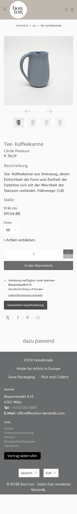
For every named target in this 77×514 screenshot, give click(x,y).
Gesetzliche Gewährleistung (25, 305)
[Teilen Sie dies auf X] (8, 317)
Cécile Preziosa (16, 151)
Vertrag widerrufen (22, 456)
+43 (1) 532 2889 (24, 407)
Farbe (7, 222)
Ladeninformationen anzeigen (25, 295)
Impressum (11, 446)
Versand (9, 437)
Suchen (9, 428)
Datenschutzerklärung (18, 433)
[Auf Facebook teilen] (18, 317)
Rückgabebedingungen (19, 441)
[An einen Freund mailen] (38, 317)
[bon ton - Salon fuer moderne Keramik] (36, 10)
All (34, 26)
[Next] (49, 111)
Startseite (22, 26)
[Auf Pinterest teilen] (28, 317)
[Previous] (28, 111)
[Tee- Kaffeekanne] (38, 70)
